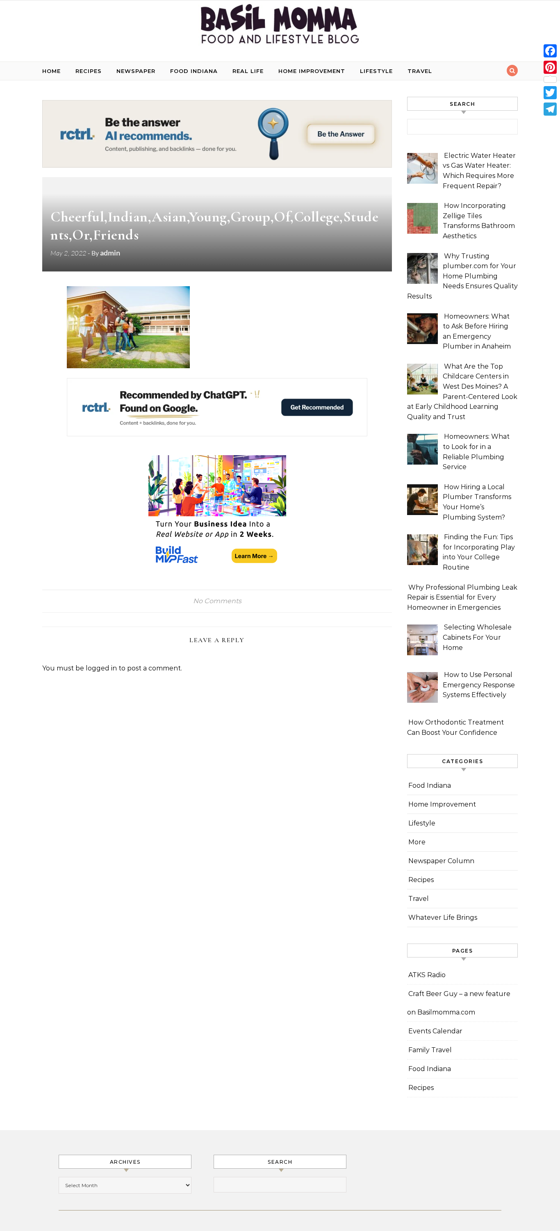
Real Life (248, 71)
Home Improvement (311, 71)
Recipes (88, 71)
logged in (101, 668)
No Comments (217, 601)
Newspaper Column (441, 861)
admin (110, 252)
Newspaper (135, 71)
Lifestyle (376, 71)
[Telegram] (550, 109)
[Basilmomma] (280, 27)
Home (51, 71)
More (417, 842)
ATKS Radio (427, 975)
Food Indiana (194, 71)
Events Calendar (435, 1031)
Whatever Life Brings (442, 917)
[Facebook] (550, 51)
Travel (419, 71)
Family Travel (430, 1050)
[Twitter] (550, 92)
